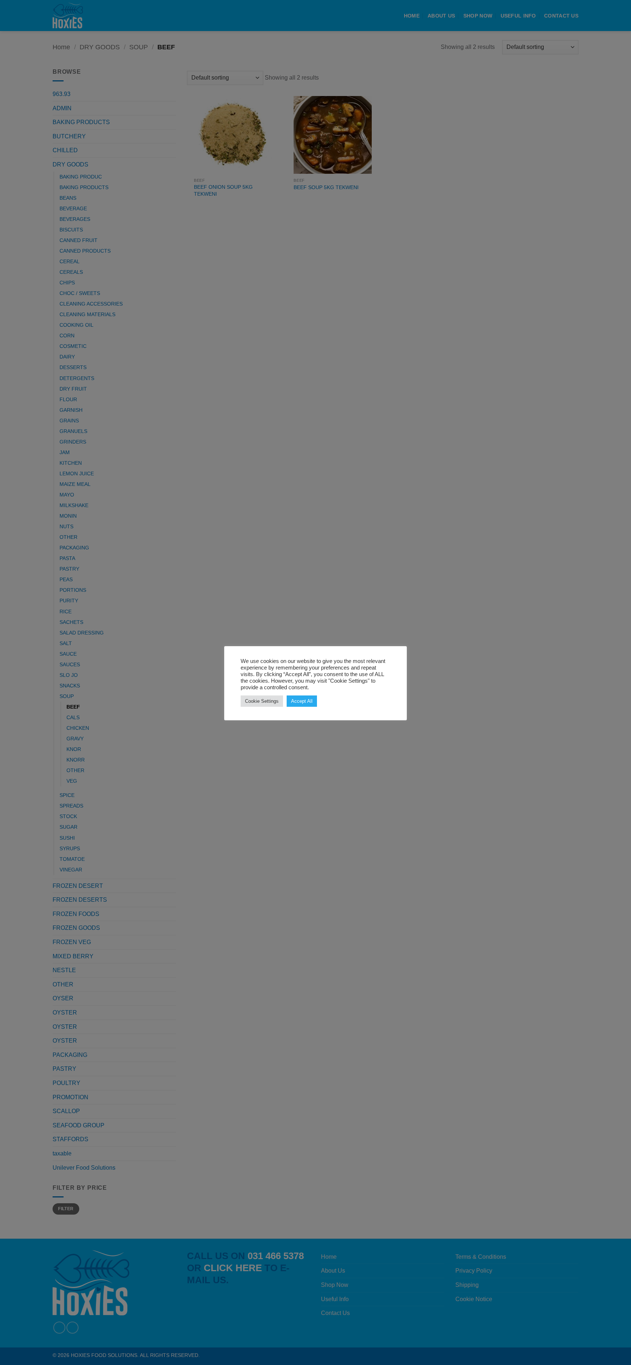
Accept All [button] (302, 701)
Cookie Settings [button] (262, 701)
